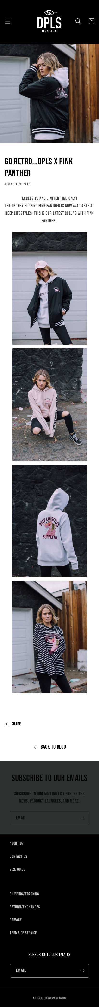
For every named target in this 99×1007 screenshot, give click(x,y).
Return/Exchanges (25, 907)
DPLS (43, 998)
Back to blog (53, 747)
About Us (17, 843)
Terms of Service (23, 932)
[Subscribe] (82, 818)
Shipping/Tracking (24, 894)
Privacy (16, 920)
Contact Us (18, 856)
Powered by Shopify (56, 998)
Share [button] (16, 724)
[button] (7, 21)
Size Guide (17, 869)
